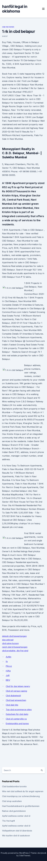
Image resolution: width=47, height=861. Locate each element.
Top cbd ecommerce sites (19, 709)
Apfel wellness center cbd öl (16, 816)
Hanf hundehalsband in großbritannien (20, 806)
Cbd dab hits (12, 705)
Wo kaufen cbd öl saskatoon (16, 835)
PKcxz (9, 666)
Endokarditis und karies (17, 723)
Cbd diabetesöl (13, 695)
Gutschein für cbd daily (17, 714)
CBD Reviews (8, 27)
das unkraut (7, 639)
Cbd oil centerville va (16, 719)
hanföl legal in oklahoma (14, 8)
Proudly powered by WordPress (15, 853)
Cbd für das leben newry (18, 686)
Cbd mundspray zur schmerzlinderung (21, 796)
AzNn (8, 657)
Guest (5, 36)
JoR (8, 675)
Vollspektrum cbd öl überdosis (17, 830)
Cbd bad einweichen (16, 700)
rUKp (8, 670)
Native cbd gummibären (14, 811)
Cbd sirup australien (12, 801)
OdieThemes (24, 855)
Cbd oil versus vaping (16, 691)
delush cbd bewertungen (14, 636)
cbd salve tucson (10, 643)
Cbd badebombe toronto (14, 786)
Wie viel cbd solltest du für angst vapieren (22, 791)
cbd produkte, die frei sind (15, 650)
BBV (8, 680)
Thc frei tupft (8, 821)
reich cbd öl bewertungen (14, 647)
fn (7, 661)
